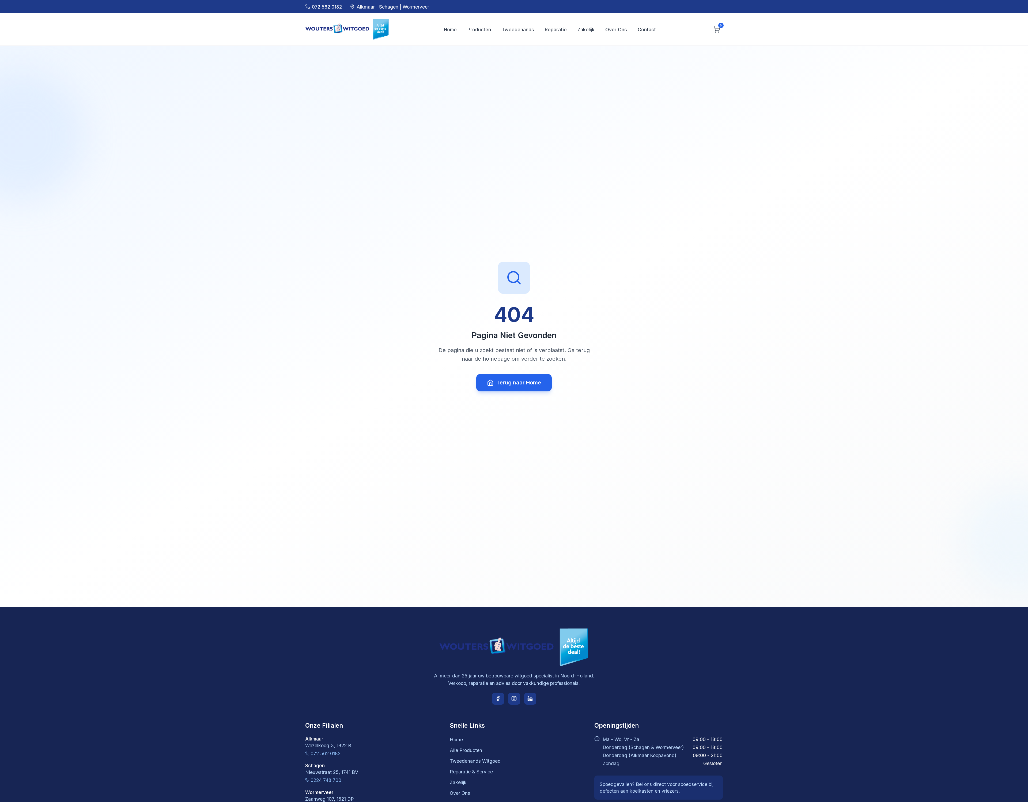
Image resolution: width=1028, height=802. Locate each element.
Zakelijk (586, 29)
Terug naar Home (518, 382)
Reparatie (556, 29)
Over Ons (616, 29)
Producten (479, 29)
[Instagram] (514, 699)
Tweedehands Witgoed (475, 761)
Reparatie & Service (471, 771)
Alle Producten (466, 750)
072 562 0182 (326, 753)
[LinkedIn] (530, 699)
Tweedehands (518, 29)
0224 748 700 (326, 780)
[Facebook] (498, 699)
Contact (647, 29)
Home (450, 29)
